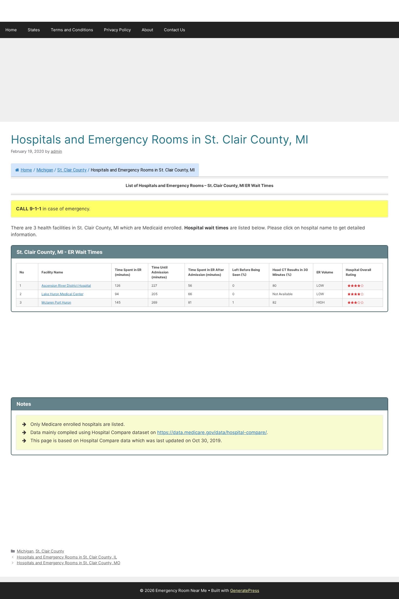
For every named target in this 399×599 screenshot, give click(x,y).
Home (11, 29)
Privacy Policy (117, 29)
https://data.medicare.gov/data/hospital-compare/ (212, 432)
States (34, 29)
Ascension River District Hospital (66, 285)
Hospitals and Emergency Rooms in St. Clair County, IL (67, 557)
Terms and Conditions (72, 29)
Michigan (44, 170)
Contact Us (174, 29)
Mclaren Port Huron (56, 302)
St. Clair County (72, 170)
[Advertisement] (199, 81)
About (147, 29)
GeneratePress (244, 590)
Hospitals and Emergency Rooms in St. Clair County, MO (68, 562)
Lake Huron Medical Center (62, 294)
